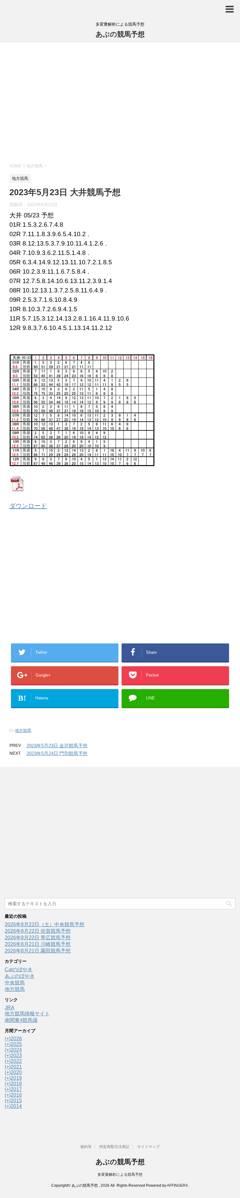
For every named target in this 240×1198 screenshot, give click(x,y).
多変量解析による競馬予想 (120, 1174)
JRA (9, 1007)
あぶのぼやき (20, 976)
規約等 (86, 1147)
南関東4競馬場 (21, 1020)
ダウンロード (28, 505)
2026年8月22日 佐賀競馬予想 (38, 931)
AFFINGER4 (177, 1185)
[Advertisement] (120, 102)
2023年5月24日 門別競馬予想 (57, 753)
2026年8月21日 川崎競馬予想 (38, 944)
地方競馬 (23, 730)
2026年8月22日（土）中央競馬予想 (44, 924)
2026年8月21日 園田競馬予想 (38, 950)
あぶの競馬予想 (120, 34)
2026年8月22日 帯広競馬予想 (38, 937)
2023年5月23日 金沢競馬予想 (57, 745)
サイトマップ (148, 1147)
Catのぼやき (18, 969)
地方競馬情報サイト (27, 1013)
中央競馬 (15, 982)
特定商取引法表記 (114, 1147)
